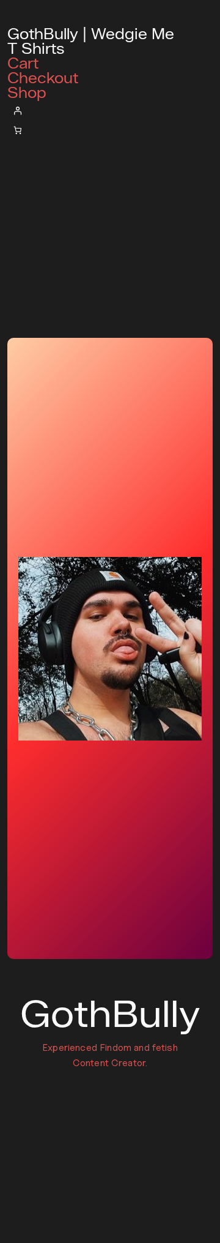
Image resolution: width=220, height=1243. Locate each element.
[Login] (110, 110)
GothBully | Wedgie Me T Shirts (90, 41)
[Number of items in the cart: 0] (17, 131)
